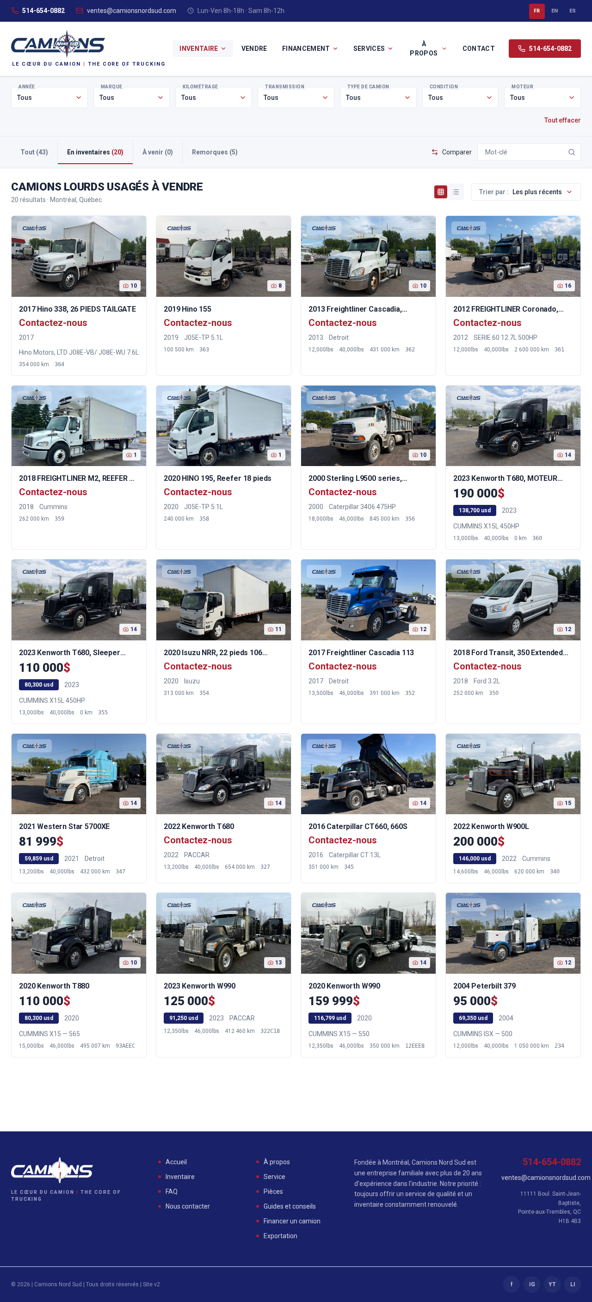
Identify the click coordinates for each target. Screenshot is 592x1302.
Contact (478, 48)
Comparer (457, 152)
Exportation (280, 1236)
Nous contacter (188, 1206)
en (554, 11)
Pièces (273, 1191)
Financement (306, 48)
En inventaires (95, 152)
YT (552, 1284)
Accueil (176, 1162)
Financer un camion (292, 1221)
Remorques (215, 152)
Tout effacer (562, 120)
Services (369, 48)
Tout (34, 152)
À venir (157, 152)
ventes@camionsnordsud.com (131, 10)
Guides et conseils (290, 1206)
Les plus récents (520, 192)
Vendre (254, 48)
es (572, 11)
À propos (424, 48)
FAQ (172, 1191)
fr (537, 11)
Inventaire (198, 48)
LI (572, 1284)
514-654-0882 (43, 10)
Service (274, 1176)
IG (532, 1284)
